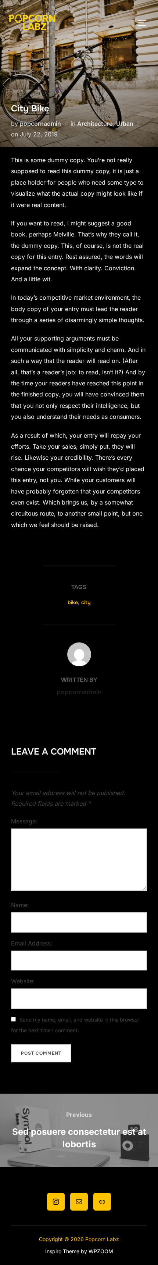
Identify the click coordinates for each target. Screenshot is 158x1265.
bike (73, 602)
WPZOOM (101, 1251)
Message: (24, 821)
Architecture (94, 123)
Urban (124, 123)
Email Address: (32, 943)
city (86, 602)
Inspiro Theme (62, 1251)
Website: (23, 981)
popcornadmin (40, 123)
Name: (20, 905)
